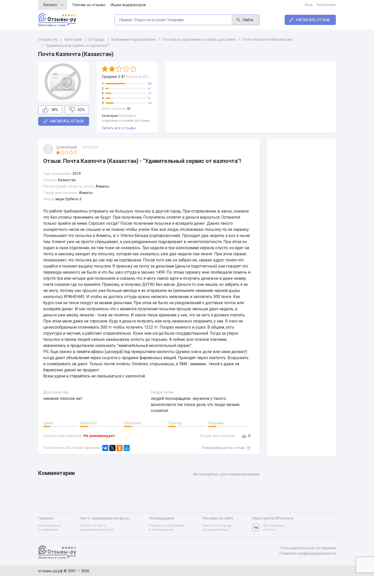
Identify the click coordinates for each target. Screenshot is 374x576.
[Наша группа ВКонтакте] (257, 527)
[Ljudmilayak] (48, 149)
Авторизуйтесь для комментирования (226, 474)
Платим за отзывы (88, 5)
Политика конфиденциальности (307, 553)
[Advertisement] (250, 97)
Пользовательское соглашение (308, 548)
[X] (112, 448)
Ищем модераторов (128, 5)
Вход (308, 5)
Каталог (50, 5)
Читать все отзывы (119, 128)
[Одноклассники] (120, 448)
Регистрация (326, 5)
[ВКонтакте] (105, 448)
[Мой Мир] (127, 448)
